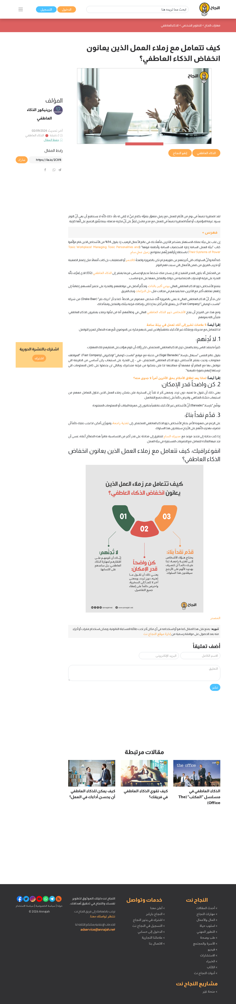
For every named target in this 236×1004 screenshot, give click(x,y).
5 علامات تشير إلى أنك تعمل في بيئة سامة (176, 325)
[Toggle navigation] (21, 9)
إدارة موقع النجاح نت (157, 634)
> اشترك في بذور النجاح (149, 920)
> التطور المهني (207, 931)
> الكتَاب (212, 967)
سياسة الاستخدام (25, 905)
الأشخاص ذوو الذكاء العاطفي (166, 312)
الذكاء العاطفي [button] (206, 153)
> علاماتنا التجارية (153, 937)
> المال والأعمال (207, 920)
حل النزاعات (143, 291)
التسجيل (46, 9)
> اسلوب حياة (208, 926)
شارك (21, 160)
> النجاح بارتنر (155, 914)
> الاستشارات (208, 955)
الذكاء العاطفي (34, 135)
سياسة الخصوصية (45, 905)
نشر (215, 687)
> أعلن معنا (157, 908)
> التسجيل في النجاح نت (148, 926)
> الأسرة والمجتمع (205, 943)
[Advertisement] (144, 183)
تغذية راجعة (120, 423)
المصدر (215, 618)
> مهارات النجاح (207, 914)
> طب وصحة (208, 937)
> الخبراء (211, 961)
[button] (144, 232)
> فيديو (212, 949)
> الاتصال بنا (157, 943)
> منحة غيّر (210, 991)
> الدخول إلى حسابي (151, 931)
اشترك (39, 358)
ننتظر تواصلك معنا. (102, 916)
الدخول (66, 9)
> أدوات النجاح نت (205, 973)
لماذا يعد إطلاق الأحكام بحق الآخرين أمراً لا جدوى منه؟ (169, 378)
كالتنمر (130, 260)
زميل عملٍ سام (140, 252)
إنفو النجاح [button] (180, 153)
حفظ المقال (51, 140)
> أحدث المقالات (206, 908)
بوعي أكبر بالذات (159, 286)
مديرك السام (172, 436)
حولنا (60, 905)
